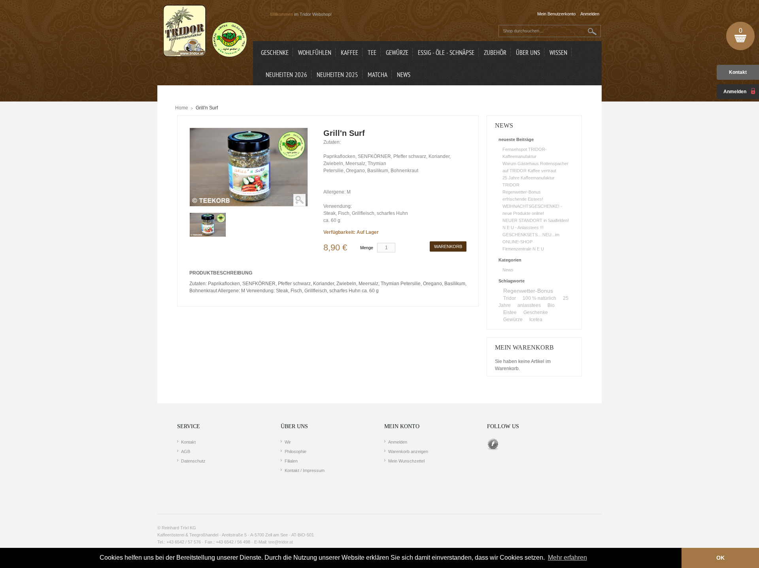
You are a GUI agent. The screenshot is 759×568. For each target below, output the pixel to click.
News (508, 269)
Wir (288, 442)
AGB (185, 451)
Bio (551, 305)
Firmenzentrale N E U (523, 248)
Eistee (510, 312)
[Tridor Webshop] (205, 31)
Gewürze (513, 319)
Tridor (509, 298)
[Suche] (592, 31)
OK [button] (720, 558)
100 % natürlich (539, 298)
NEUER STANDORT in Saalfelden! (535, 220)
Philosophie (295, 451)
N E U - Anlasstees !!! (523, 227)
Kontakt (738, 72)
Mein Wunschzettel (406, 461)
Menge (366, 247)
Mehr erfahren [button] (567, 557)
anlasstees (529, 305)
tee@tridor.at (280, 542)
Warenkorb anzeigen (408, 451)
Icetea (535, 319)
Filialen (291, 461)
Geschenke (535, 312)
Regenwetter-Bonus (521, 192)
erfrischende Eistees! (522, 199)
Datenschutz (193, 461)
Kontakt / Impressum (305, 470)
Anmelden (397, 442)
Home (181, 108)
